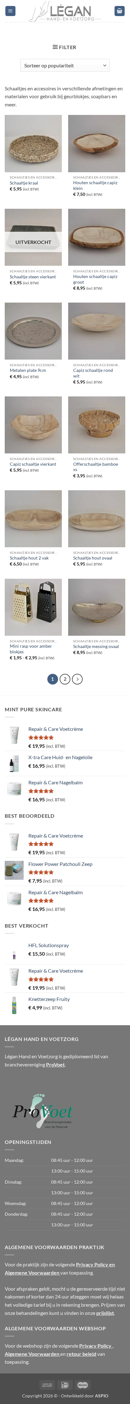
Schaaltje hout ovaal (92, 557)
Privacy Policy (95, 1346)
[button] (10, 11)
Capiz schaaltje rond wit (93, 373)
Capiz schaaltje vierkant (33, 464)
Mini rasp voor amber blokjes (31, 649)
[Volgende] (77, 679)
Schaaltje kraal (24, 182)
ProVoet (55, 1064)
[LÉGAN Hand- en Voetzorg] (65, 11)
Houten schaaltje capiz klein (95, 185)
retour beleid (81, 1354)
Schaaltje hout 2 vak (29, 557)
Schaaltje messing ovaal (96, 646)
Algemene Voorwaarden (32, 1354)
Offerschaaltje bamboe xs (95, 467)
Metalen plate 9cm (28, 370)
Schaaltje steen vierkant (33, 276)
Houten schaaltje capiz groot (95, 279)
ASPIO (101, 1395)
